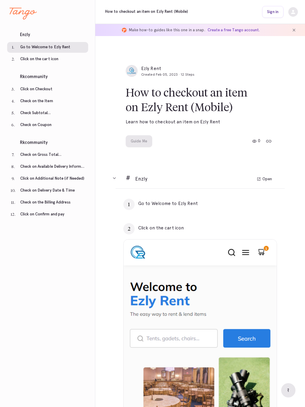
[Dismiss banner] (294, 30)
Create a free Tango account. (234, 30)
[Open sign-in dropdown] (293, 12)
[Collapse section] (114, 178)
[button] (47, 33)
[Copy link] (269, 141)
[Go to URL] (260, 203)
